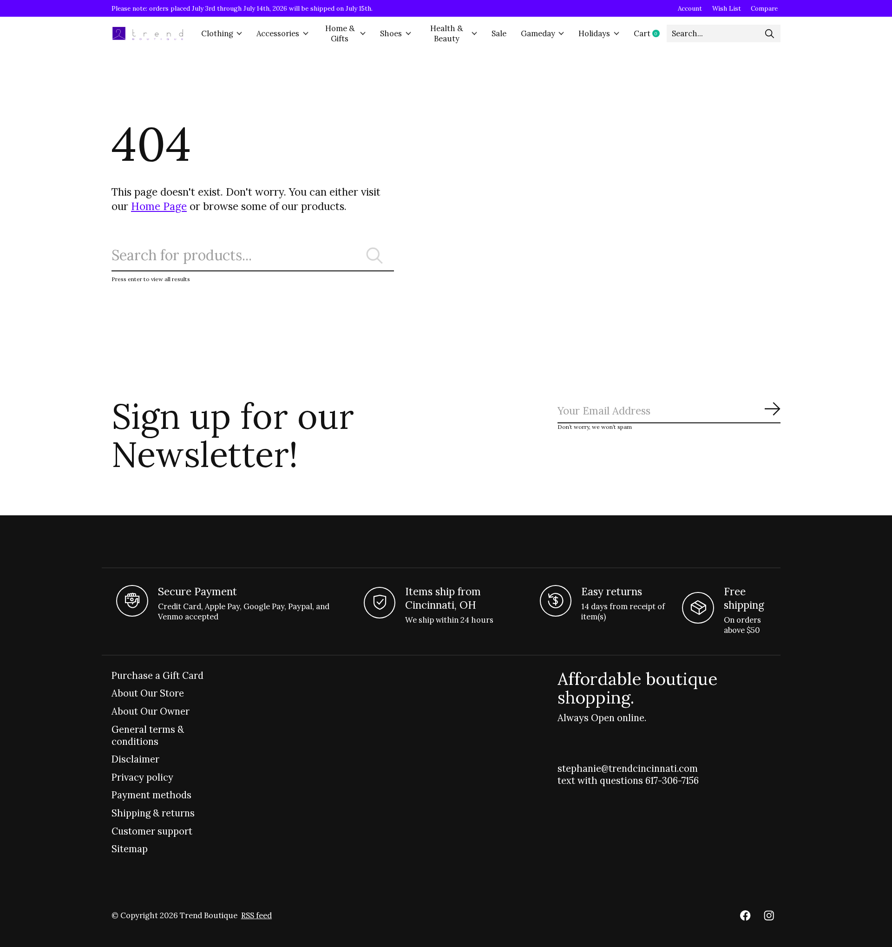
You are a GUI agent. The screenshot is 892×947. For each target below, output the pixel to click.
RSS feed (256, 915)
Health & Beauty (446, 33)
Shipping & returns (153, 813)
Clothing (217, 33)
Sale (499, 33)
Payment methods (151, 795)
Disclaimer (135, 759)
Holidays (594, 33)
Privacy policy (142, 777)
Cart (650, 33)
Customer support (152, 831)
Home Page (159, 206)
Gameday (538, 33)
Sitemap (130, 849)
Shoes (391, 33)
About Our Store (148, 693)
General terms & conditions (148, 735)
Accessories (277, 33)
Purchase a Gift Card (157, 676)
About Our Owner (151, 711)
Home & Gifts (339, 33)
